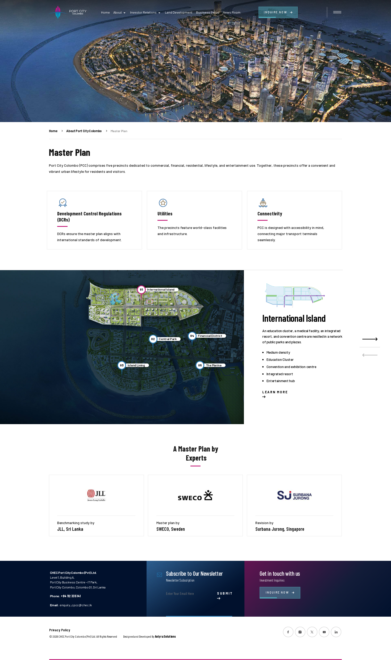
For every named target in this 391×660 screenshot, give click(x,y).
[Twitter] (312, 632)
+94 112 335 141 (71, 596)
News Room (231, 12)
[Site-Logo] (68, 12)
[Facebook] (288, 632)
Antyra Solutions (165, 636)
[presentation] (370, 355)
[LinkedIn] (336, 632)
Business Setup (207, 12)
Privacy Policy (59, 630)
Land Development (178, 12)
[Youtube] (324, 632)
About (117, 12)
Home (105, 12)
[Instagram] (300, 632)
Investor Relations (143, 12)
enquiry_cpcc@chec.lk (76, 605)
